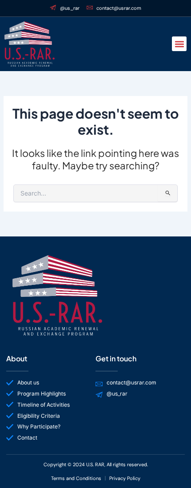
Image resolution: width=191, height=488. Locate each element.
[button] (179, 43)
